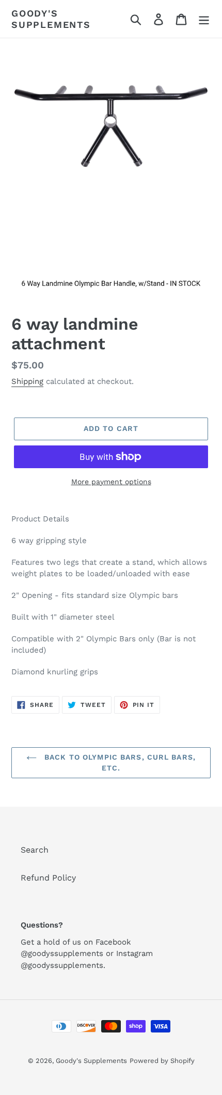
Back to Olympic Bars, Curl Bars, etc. (119, 762)
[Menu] (204, 18)
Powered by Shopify (162, 1061)
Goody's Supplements (51, 19)
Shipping (27, 381)
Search (35, 850)
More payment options (111, 481)
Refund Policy (48, 878)
